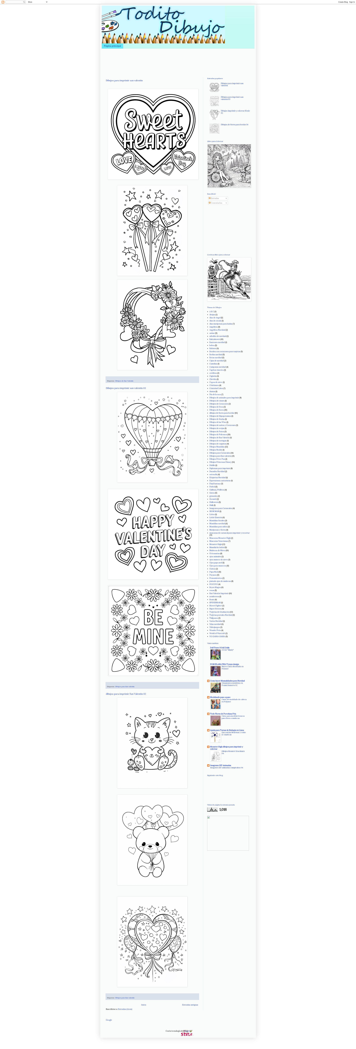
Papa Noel (213, 572)
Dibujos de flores (216, 410)
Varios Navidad (216, 621)
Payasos (213, 575)
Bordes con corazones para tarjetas (224, 351)
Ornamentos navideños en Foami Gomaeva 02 (232, 684)
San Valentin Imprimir (218, 593)
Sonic (211, 599)
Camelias (213, 364)
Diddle (212, 465)
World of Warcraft (217, 633)
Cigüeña (212, 376)
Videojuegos (214, 627)
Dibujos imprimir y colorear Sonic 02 (235, 112)
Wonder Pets (215, 630)
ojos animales (215, 556)
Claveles (212, 379)
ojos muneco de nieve (218, 559)
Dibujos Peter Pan (217, 459)
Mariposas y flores (217, 530)
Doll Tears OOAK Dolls (219, 648)
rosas (211, 590)
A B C (211, 311)
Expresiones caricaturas (220, 480)
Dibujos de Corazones (218, 404)
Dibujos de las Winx (217, 422)
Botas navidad (215, 357)
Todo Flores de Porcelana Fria (223, 714)
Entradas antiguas (190, 1005)
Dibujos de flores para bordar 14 (234, 124)
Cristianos (214, 385)
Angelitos (213, 327)
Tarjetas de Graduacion (219, 612)
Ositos (212, 569)
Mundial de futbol (216, 547)
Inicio (143, 1005)
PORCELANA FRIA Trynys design (224, 664)
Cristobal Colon (216, 388)
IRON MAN (214, 511)
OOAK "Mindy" (228, 650)
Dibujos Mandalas (217, 447)
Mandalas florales (217, 520)
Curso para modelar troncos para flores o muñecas (233, 717)
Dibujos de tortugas (218, 440)
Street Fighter (215, 605)
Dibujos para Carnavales (219, 453)
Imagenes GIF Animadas (220, 765)
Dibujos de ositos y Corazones (222, 425)
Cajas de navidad (216, 360)
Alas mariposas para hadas (220, 324)
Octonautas (214, 553)
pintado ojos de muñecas (220, 581)
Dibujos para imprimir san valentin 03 (126, 388)
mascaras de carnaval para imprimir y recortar (229, 533)
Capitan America (216, 370)
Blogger (186, 1031)
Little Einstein (215, 517)
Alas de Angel (215, 318)
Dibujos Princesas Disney (220, 462)
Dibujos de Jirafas (217, 419)
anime (212, 333)
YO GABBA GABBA (217, 636)
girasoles (213, 496)
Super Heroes (215, 609)
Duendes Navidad (217, 471)
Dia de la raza (215, 394)
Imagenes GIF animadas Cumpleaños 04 (226, 768)
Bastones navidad (217, 342)
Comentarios (216, 203)
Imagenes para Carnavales (220, 508)
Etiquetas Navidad (217, 477)
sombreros (214, 596)
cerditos (213, 373)
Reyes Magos (215, 587)
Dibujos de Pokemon (218, 434)
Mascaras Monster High (220, 538)
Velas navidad (215, 624)
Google (109, 1020)
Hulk (211, 505)
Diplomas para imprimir (219, 468)
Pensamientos (215, 578)
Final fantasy (215, 483)
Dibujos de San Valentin (124, 381)
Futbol (212, 487)
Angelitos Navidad (217, 330)
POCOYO (213, 584)
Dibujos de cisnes (216, 401)
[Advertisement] (178, 59)
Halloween (213, 502)
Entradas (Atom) (125, 1009)
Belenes (212, 348)
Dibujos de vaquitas (217, 444)
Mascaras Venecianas (218, 541)
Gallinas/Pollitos (216, 490)
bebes (212, 345)
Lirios (212, 514)
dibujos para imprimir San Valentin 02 (126, 693)
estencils (213, 474)
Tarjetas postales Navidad (220, 615)
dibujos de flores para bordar (221, 413)
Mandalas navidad (217, 523)
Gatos (212, 493)
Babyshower (214, 339)
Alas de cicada (215, 321)
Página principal (112, 46)
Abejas (212, 314)
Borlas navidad (215, 354)
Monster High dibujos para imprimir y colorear (226, 748)
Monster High (215, 544)
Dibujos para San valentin (124, 686)
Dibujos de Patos (216, 431)
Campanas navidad (217, 367)
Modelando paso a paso (220, 697)
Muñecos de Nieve (217, 550)
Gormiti (212, 499)
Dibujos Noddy (215, 450)
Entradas (214, 198)
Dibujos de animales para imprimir (224, 398)
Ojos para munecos (217, 566)
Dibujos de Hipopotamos (220, 416)
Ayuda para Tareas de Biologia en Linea (227, 730)
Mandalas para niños (218, 526)
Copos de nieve (215, 382)
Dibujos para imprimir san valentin (124, 80)
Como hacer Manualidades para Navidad (227, 681)
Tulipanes (213, 618)
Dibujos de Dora (216, 407)
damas (212, 391)
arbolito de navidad (217, 336)
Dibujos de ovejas (216, 428)
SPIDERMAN (215, 602)
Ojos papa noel (215, 563)
